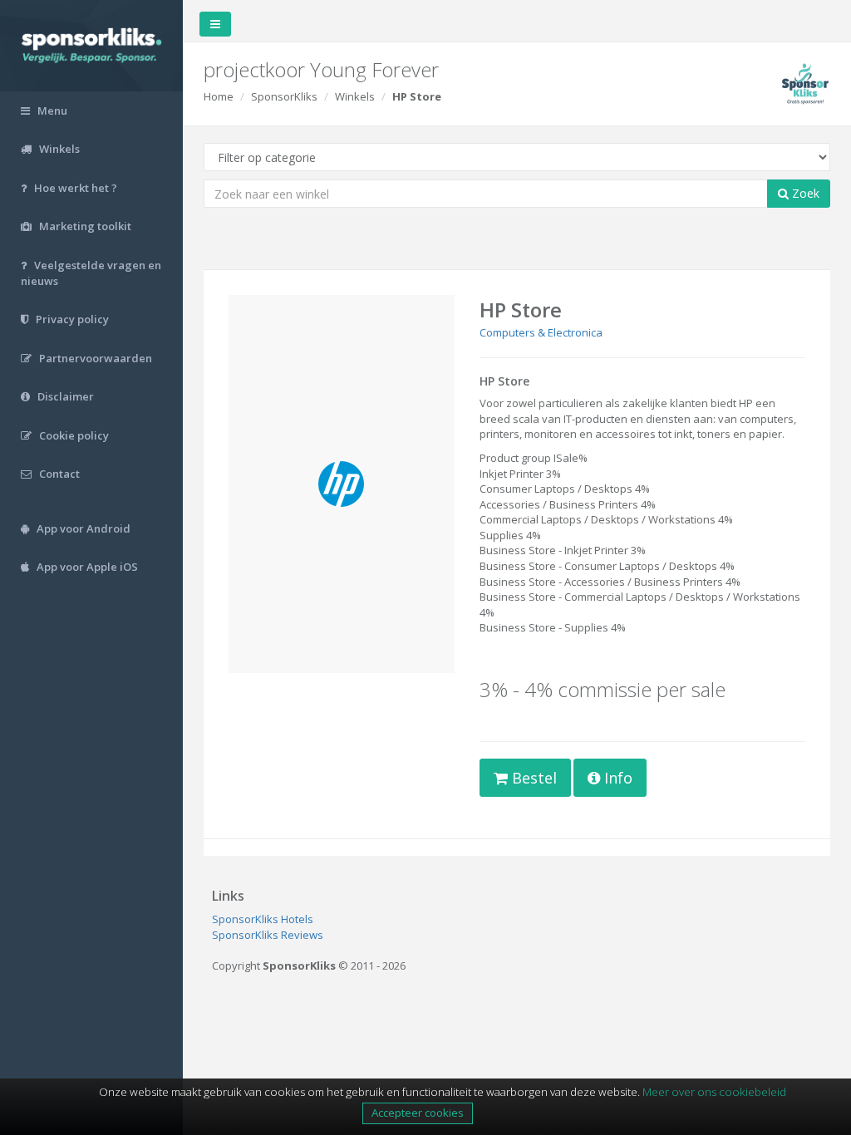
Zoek (804, 193)
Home (219, 96)
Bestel (532, 778)
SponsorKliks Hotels (262, 918)
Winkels (355, 96)
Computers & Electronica (541, 332)
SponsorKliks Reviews (267, 934)
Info (616, 778)
